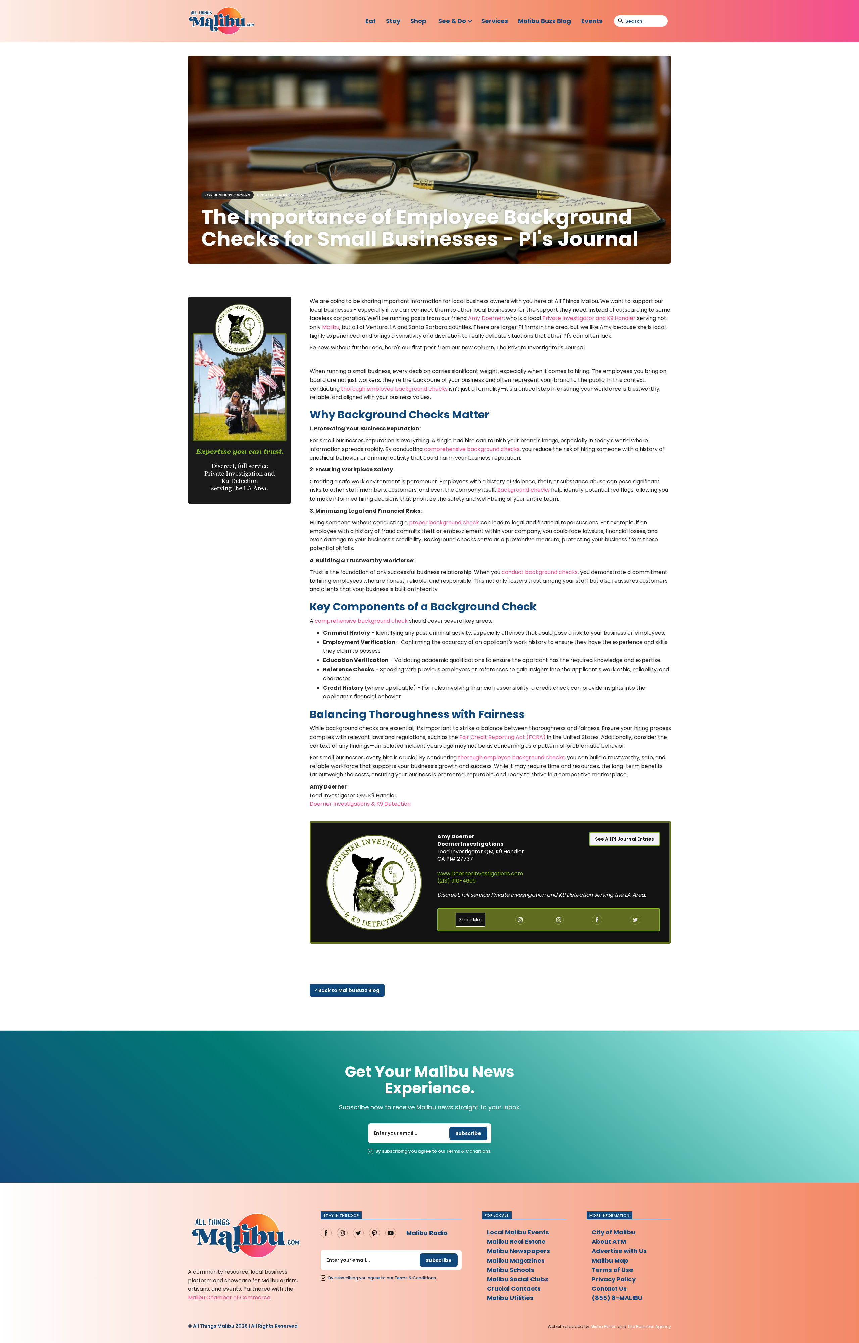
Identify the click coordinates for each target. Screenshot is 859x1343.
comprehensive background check (361, 621)
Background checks (523, 490)
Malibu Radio (427, 1233)
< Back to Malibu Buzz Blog (347, 990)
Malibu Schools (510, 1270)
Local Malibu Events (518, 1232)
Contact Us (609, 1288)
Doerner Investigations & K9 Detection (360, 804)
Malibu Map (610, 1260)
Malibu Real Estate (516, 1241)
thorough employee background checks (394, 389)
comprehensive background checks (471, 449)
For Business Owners (227, 195)
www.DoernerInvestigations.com (480, 873)
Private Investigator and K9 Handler (589, 318)
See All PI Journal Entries (624, 839)
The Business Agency (649, 1326)
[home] (221, 21)
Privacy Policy (614, 1279)
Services (494, 21)
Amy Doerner (486, 318)
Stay (393, 21)
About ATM (609, 1241)
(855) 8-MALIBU (617, 1298)
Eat (370, 21)
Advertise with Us (619, 1251)
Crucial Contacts (514, 1288)
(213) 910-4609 (456, 881)
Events (591, 21)
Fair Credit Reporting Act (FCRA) (502, 737)
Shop (418, 21)
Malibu (330, 327)
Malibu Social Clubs (517, 1279)
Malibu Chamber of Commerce (229, 1297)
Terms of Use (612, 1270)
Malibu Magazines (516, 1260)
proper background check (444, 522)
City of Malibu (613, 1232)
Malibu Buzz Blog (544, 21)
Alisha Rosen (603, 1326)
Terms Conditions (468, 1151)
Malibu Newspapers (518, 1251)
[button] (455, 21)
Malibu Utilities (510, 1298)
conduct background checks (540, 572)
